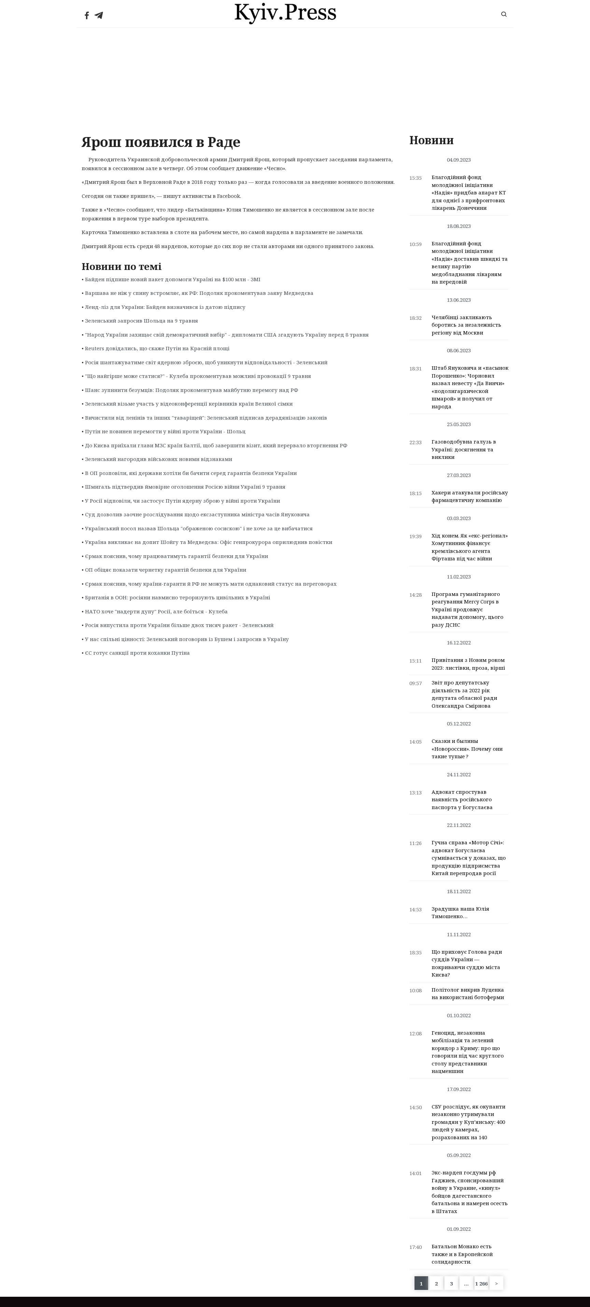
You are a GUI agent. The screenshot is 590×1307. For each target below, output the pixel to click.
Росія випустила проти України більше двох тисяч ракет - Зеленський (179, 625)
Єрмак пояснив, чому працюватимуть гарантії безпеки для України (176, 556)
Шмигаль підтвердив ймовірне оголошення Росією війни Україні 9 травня (185, 486)
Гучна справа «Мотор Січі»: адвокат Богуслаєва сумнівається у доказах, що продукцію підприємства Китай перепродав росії (469, 857)
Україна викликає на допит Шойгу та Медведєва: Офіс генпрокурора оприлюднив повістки (208, 542)
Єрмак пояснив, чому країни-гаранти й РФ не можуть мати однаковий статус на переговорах (211, 583)
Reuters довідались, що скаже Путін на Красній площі (157, 348)
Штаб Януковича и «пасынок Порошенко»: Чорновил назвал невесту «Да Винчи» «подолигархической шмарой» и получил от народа (470, 387)
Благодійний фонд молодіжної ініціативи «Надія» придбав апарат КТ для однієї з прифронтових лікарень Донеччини (469, 192)
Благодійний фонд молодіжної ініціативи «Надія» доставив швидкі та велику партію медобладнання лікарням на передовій (470, 262)
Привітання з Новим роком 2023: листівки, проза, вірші (468, 663)
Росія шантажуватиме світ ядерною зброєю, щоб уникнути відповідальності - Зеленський (206, 362)
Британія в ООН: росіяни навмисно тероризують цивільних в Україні (177, 597)
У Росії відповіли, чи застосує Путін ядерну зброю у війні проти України (182, 500)
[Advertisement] (295, 79)
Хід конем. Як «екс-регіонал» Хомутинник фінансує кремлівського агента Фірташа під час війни (470, 547)
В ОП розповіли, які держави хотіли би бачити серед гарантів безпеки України (191, 472)
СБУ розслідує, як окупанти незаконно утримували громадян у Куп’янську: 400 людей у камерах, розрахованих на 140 (468, 1122)
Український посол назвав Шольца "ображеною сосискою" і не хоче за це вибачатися (199, 528)
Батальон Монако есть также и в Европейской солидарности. (462, 1254)
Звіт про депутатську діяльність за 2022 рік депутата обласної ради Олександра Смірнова (464, 694)
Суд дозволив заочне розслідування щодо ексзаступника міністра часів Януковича (197, 514)
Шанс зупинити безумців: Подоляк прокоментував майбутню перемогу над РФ (191, 389)
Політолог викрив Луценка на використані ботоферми (468, 993)
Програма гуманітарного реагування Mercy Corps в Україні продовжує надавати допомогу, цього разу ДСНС (467, 609)
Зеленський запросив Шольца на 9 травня (141, 320)
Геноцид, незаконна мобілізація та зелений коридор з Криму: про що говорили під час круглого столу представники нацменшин (468, 1052)
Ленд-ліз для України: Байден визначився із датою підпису (165, 306)
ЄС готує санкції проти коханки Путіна (137, 652)
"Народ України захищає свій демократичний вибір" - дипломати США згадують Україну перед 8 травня (227, 334)
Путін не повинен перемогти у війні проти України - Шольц (165, 431)
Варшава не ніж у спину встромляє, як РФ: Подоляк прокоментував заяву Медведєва (199, 292)
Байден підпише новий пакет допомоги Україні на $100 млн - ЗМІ (173, 279)
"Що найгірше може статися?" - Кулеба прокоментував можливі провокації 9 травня (198, 375)
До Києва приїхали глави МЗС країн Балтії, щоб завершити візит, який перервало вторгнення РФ (216, 445)
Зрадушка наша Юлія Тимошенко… (460, 912)
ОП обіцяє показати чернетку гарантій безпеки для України (165, 569)
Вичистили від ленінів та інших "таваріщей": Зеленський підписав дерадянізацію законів (206, 417)
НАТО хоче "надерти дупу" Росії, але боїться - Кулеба (156, 611)
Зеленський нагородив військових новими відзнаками (158, 458)
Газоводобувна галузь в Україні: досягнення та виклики (464, 449)
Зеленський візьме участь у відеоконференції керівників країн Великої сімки (189, 403)
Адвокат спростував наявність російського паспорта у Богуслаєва (462, 799)
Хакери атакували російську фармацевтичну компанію (470, 496)
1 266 (481, 1283)
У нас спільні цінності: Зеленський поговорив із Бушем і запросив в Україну (187, 639)
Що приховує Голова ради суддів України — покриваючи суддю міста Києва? (467, 963)
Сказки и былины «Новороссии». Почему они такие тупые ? (467, 748)
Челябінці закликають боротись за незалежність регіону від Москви (466, 325)
